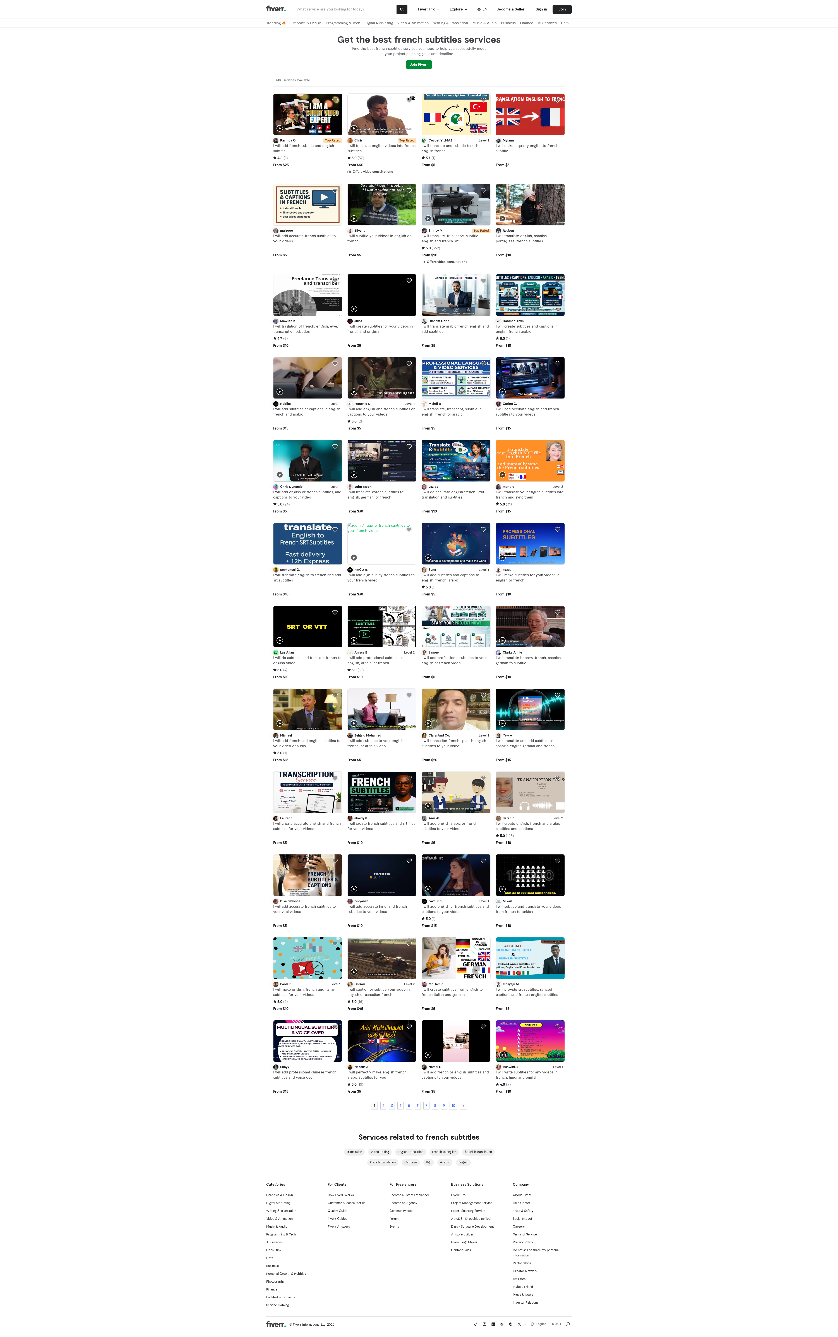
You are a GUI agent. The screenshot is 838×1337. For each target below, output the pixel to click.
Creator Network (525, 1271)
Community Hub (401, 1211)
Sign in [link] (541, 9)
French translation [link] (383, 1162)
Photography (275, 1281)
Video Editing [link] (380, 1152)
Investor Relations (525, 1302)
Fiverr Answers (339, 1226)
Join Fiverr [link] (419, 64)
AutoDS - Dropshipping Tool (471, 1218)
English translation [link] (410, 1152)
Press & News (523, 1294)
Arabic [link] (445, 1162)
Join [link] (562, 9)
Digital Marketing (379, 23)
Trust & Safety (523, 1211)
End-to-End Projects (280, 1297)
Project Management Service (471, 1203)
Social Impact (522, 1218)
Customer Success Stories (346, 1203)
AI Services (547, 23)
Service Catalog (277, 1305)
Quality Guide (337, 1211)
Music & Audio (484, 23)
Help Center (521, 1203)
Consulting (273, 1250)
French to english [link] (444, 1152)
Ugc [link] (428, 1162)
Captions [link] (410, 1162)
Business (508, 23)
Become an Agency (403, 1203)
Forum (394, 1218)
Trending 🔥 (276, 23)
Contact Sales (461, 1250)
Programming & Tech (343, 23)
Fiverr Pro (458, 1195)
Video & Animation (413, 23)
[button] (429, 9)
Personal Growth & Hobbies (286, 1273)
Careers (519, 1226)
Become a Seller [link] (510, 9)
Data (269, 1258)
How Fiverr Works (341, 1195)
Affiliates (519, 1279)
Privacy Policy (523, 1242)
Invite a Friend (523, 1287)
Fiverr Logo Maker (464, 1242)
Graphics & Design (305, 23)
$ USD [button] (556, 1324)
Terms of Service (525, 1234)
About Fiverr (522, 1195)
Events (394, 1226)
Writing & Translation (450, 23)
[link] (476, 1324)
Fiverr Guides (337, 1218)
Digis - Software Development (472, 1226)
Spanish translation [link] (478, 1152)
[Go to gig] (307, 114)
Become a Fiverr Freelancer (409, 1195)
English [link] (463, 1162)
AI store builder (462, 1234)
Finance (526, 23)
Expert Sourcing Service (468, 1211)
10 (453, 1106)
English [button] (541, 1324)
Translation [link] (354, 1152)
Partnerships (522, 1263)
